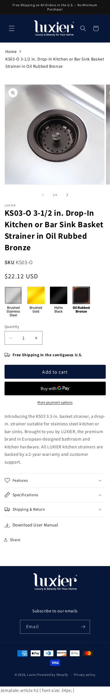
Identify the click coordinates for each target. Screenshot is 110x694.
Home (11, 51)
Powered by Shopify (52, 675)
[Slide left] (43, 195)
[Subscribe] (83, 627)
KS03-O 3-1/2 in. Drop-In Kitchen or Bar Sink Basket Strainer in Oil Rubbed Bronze (54, 62)
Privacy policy (85, 675)
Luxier (32, 675)
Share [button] (15, 539)
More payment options (55, 402)
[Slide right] (67, 195)
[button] (11, 28)
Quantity (12, 326)
